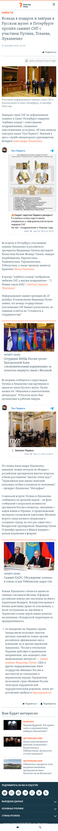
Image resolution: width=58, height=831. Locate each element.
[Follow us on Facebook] (18, 793)
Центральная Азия (32, 738)
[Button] (49, 52)
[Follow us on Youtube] (4, 793)
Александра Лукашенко (27, 141)
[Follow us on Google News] (39, 793)
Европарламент (41, 692)
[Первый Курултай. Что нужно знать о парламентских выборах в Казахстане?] (12, 725)
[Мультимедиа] (17, 827)
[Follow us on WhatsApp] (32, 793)
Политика (28, 722)
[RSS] (46, 793)
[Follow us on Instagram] (11, 793)
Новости (7, 13)
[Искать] (40, 827)
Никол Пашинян (24, 269)
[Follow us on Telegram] (25, 793)
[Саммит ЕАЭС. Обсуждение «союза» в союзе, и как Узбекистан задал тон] (29, 556)
